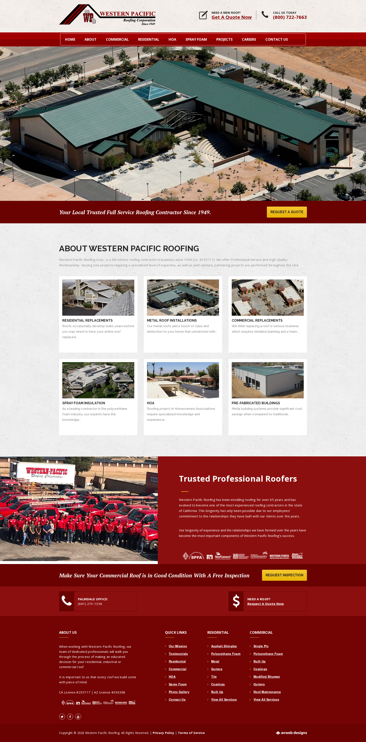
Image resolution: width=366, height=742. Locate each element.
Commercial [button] (117, 39)
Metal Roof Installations (172, 320)
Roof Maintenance (267, 692)
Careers (249, 39)
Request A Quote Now (265, 604)
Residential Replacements (87, 320)
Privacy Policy (163, 733)
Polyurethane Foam (225, 654)
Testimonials (178, 654)
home (70, 39)
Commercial (177, 669)
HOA (150, 403)
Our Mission (178, 646)
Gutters (216, 669)
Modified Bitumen (267, 676)
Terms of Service (191, 733)
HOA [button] (172, 39)
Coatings (218, 684)
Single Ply (261, 646)
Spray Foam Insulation (83, 403)
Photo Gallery (179, 692)
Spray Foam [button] (196, 39)
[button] (8, 118)
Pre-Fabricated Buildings (256, 403)
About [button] (91, 39)
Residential (177, 661)
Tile (214, 676)
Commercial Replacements (257, 320)
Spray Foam (178, 684)
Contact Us (276, 39)
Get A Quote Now (232, 17)
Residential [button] (148, 39)
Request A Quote (286, 212)
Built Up (217, 692)
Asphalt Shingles (224, 646)
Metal (215, 661)
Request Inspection (284, 575)
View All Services (224, 699)
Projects (224, 39)
